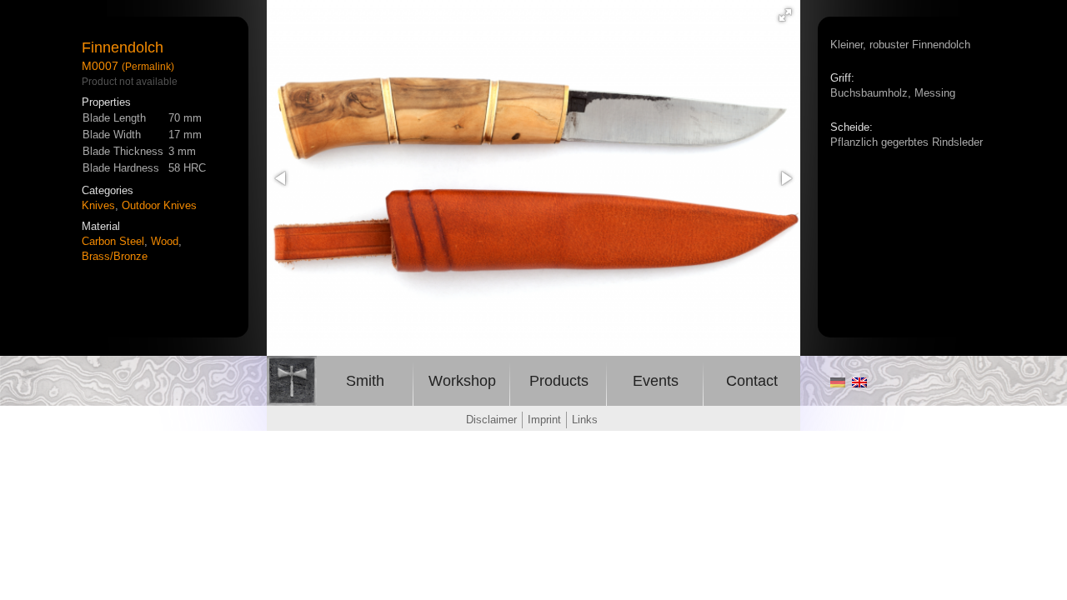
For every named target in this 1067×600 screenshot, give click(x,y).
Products (559, 380)
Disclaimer (491, 419)
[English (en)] (859, 383)
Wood (164, 241)
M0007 (100, 65)
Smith (365, 380)
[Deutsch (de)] (837, 383)
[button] (785, 15)
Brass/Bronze (115, 256)
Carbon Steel (113, 241)
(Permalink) (148, 66)
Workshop (462, 380)
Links (585, 419)
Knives (98, 205)
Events (656, 380)
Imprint (544, 419)
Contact (752, 380)
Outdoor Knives (159, 205)
